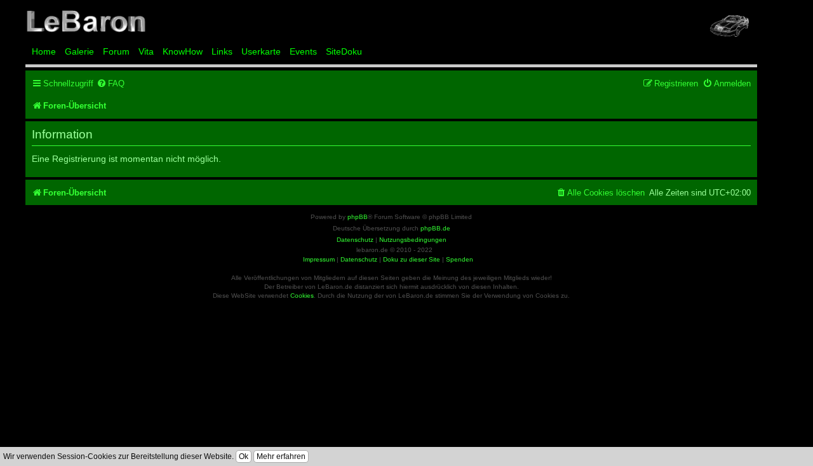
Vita (146, 51)
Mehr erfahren (281, 456)
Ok (243, 456)
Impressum (319, 259)
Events (303, 51)
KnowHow (183, 51)
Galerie (79, 51)
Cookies (302, 295)
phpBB (357, 216)
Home (44, 51)
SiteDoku (344, 51)
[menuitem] (110, 83)
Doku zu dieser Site (411, 259)
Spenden (459, 259)
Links (222, 51)
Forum (116, 51)
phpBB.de (435, 228)
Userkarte (261, 51)
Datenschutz (358, 259)
